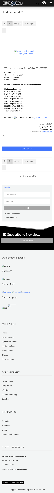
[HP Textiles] (12, 3)
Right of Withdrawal (9, 342)
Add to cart (27, 149)
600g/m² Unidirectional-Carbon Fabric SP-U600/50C (25, 68)
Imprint (4, 333)
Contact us (6, 421)
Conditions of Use (8, 346)
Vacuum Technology (9, 394)
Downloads (6, 399)
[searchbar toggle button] (37, 3)
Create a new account (12, 214)
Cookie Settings (8, 359)
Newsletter (6, 426)
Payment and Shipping (10, 434)
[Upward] (7, 489)
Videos (4, 430)
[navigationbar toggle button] (50, 3)
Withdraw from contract (13, 483)
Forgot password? (10, 217)
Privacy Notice (7, 351)
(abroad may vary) (40, 117)
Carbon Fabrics (7, 381)
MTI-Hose (5, 390)
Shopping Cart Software (18, 490)
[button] (4, 23)
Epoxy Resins (7, 386)
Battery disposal (8, 337)
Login (27, 208)
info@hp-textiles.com (17, 469)
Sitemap (5, 355)
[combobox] (17, 23)
